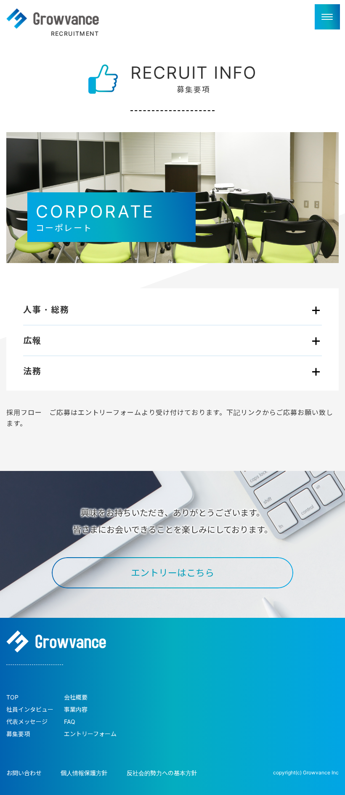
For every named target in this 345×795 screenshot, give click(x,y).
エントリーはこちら (172, 572)
